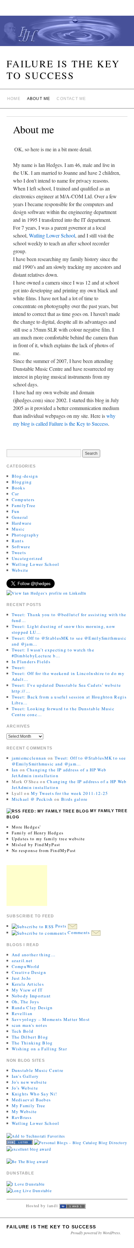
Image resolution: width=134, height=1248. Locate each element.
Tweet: (19, 667)
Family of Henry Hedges (38, 833)
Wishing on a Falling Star (39, 1049)
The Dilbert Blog (30, 1037)
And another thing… (34, 955)
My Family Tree (29, 1105)
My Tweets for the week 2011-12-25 (69, 793)
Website (20, 570)
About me (38, 98)
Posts (61, 926)
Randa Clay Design (32, 1007)
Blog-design (25, 476)
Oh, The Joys (25, 1002)
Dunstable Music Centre (38, 1070)
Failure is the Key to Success (63, 69)
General (20, 517)
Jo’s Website (25, 1088)
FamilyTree (24, 505)
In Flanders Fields (31, 662)
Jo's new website (29, 1082)
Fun (16, 511)
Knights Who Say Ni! (34, 1094)
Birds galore (74, 799)
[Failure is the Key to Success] (67, 33)
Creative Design (29, 972)
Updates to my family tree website (48, 839)
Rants (18, 541)
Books (18, 488)
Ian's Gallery (25, 1076)
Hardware (22, 523)
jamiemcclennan (29, 758)
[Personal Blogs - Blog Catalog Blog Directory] (80, 1141)
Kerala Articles (28, 984)
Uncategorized (27, 558)
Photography (25, 535)
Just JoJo (21, 978)
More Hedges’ (26, 827)
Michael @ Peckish (32, 799)
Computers (23, 499)
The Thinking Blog (32, 1043)
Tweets (19, 552)
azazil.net (22, 960)
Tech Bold (23, 1031)
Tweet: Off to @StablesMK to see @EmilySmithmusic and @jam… (69, 761)
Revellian (22, 1013)
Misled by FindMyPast (36, 844)
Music (18, 529)
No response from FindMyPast (44, 850)
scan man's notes (29, 1025)
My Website (24, 1111)
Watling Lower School (52, 235)
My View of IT (27, 990)
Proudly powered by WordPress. (96, 1232)
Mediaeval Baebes (31, 1100)
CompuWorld (26, 966)
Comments (78, 932)
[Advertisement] (27, 885)
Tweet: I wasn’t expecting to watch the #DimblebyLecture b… (53, 653)
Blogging (22, 482)
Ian (15, 770)
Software (21, 547)
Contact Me (71, 98)
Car (15, 494)
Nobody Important (31, 996)
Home (13, 98)
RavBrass (22, 1117)
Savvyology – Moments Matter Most (51, 1019)
